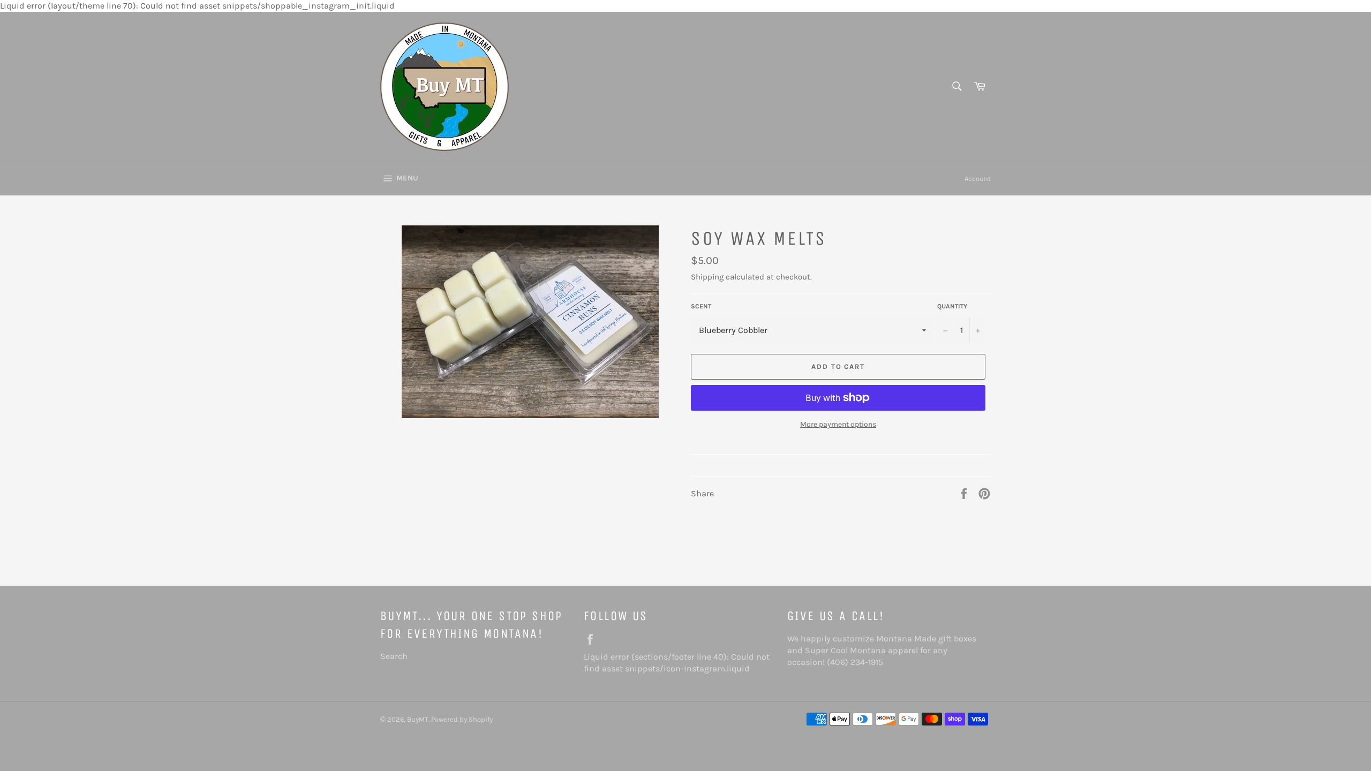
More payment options (838, 424)
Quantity (952, 306)
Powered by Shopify (462, 719)
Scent (701, 306)
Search (394, 656)
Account (978, 179)
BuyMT (417, 719)
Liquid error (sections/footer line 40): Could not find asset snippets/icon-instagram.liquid (680, 663)
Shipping (707, 277)
